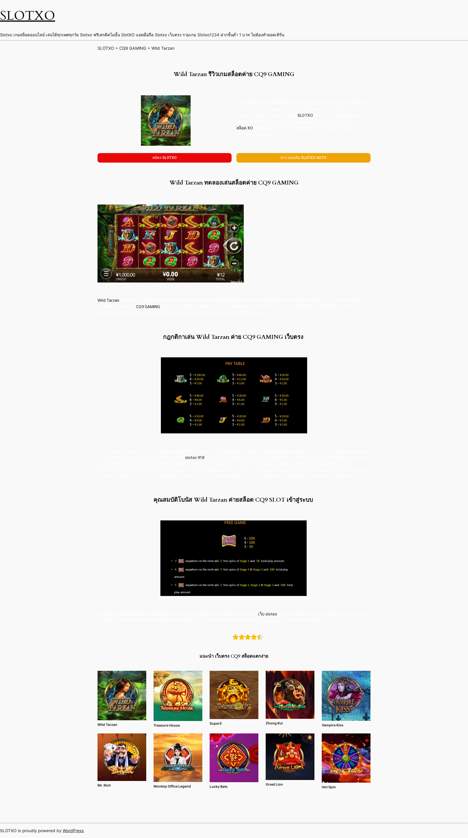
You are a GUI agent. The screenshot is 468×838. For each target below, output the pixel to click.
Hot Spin (329, 787)
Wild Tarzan (108, 300)
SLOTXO (27, 15)
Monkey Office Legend (172, 786)
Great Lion (274, 784)
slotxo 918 (194, 457)
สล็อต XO (244, 128)
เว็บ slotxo (267, 614)
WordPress (73, 830)
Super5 (216, 723)
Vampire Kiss (332, 725)
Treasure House (167, 725)
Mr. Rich (104, 785)
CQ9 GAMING (148, 306)
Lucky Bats (219, 786)
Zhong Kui (274, 723)
